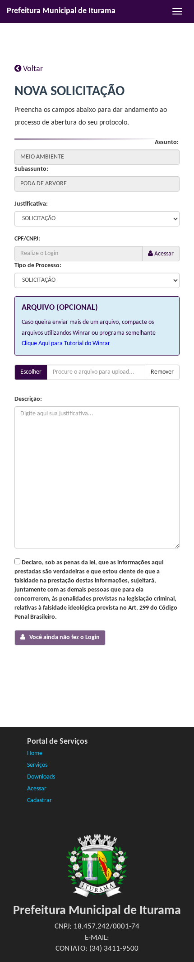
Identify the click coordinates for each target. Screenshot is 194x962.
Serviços (37, 765)
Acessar (163, 253)
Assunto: (167, 142)
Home (34, 753)
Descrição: (28, 399)
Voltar (32, 69)
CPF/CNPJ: (27, 239)
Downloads (41, 777)
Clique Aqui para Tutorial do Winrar (66, 343)
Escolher (31, 372)
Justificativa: (31, 204)
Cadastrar (39, 800)
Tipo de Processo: (37, 265)
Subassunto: (31, 169)
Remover (162, 372)
